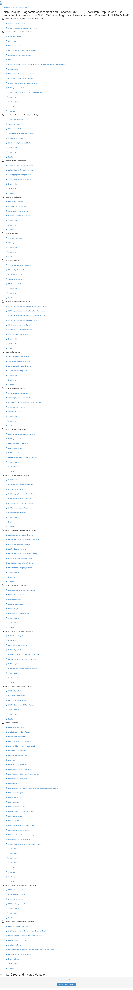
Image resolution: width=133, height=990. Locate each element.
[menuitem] (1, 4)
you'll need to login (74, 982)
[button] (1, 2)
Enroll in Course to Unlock (66, 984)
